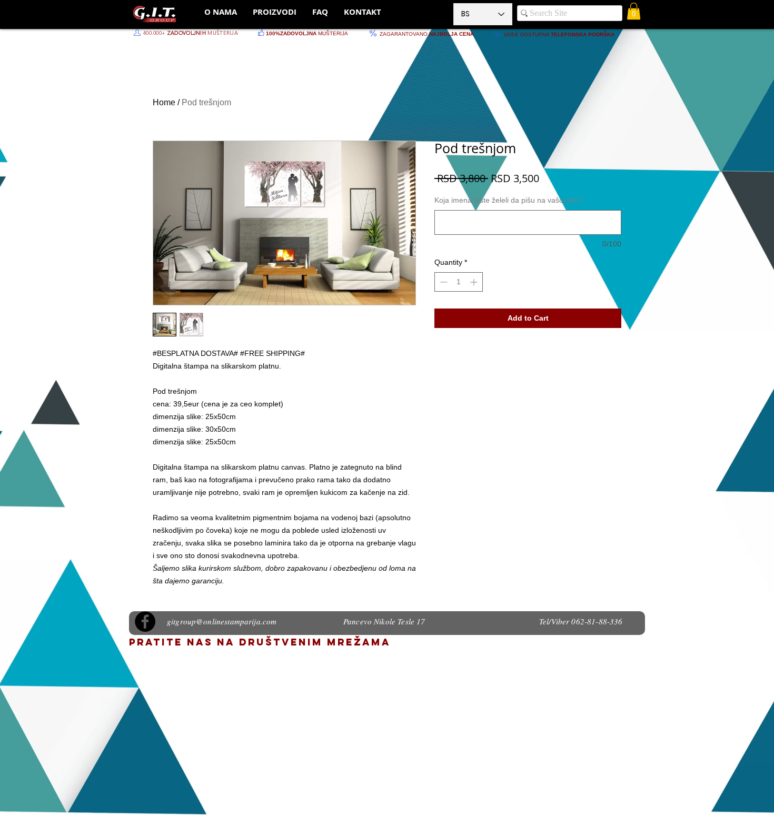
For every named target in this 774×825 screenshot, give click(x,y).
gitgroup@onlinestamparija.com (221, 621)
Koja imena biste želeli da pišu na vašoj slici (509, 200)
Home (164, 102)
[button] (634, 11)
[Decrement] (442, 282)
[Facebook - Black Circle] (145, 621)
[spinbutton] (458, 282)
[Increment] (474, 282)
